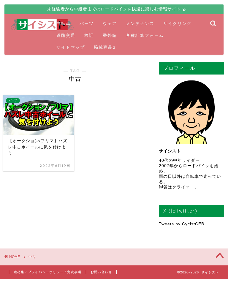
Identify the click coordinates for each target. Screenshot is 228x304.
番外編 (110, 35)
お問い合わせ (101, 272)
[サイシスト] (42, 29)
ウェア (110, 23)
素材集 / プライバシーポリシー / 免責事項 (47, 272)
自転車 (63, 23)
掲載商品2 (105, 47)
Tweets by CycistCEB (181, 224)
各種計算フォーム (145, 35)
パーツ (87, 23)
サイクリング (177, 23)
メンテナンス (140, 23)
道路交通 (65, 35)
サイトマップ (70, 47)
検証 (89, 35)
